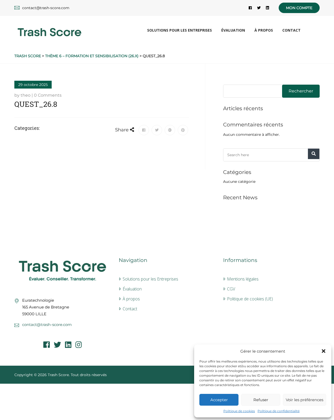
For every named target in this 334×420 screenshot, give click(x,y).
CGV (231, 289)
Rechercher (301, 91)
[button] (323, 351)
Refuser (260, 399)
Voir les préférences (304, 399)
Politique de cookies (239, 411)
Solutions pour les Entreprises (179, 30)
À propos (263, 30)
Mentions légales (243, 279)
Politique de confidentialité (279, 411)
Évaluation (233, 30)
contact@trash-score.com (47, 324)
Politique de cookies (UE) (250, 299)
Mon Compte (299, 7)
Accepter (219, 399)
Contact (291, 30)
